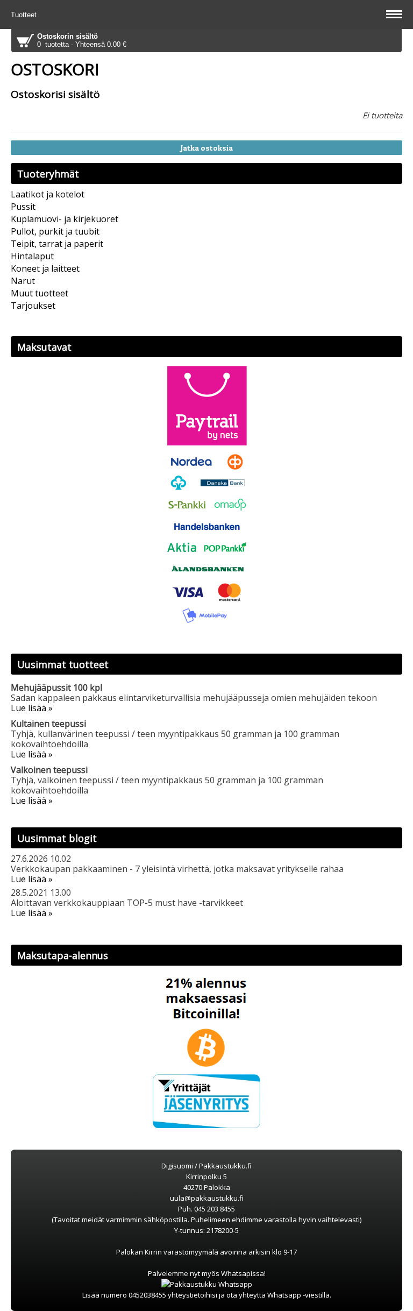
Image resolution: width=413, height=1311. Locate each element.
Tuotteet (25, 15)
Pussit (23, 206)
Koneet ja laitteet (45, 268)
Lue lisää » (32, 708)
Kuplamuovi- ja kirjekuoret (64, 219)
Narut (23, 281)
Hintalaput (32, 256)
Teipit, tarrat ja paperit (57, 244)
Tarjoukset (33, 305)
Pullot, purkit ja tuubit (55, 231)
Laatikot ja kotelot (47, 194)
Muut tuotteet (39, 293)
